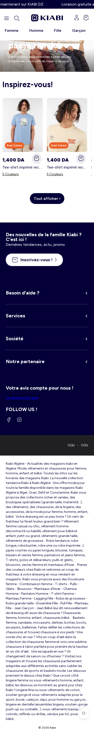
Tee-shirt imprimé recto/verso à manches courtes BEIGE (67, 167)
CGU (71, 445)
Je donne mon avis (22, 397)
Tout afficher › (47, 198)
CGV (84, 445)
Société (14, 338)
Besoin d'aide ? (22, 293)
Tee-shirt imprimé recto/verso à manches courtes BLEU (22, 167)
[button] (17, 18)
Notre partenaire (25, 361)
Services (15, 316)
